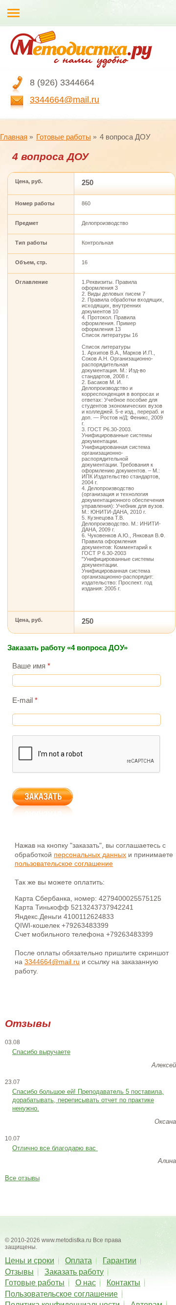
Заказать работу (74, 1272)
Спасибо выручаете (41, 1051)
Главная (13, 137)
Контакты (123, 1282)
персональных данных (90, 855)
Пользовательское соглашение (61, 1294)
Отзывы (19, 1272)
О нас (85, 1282)
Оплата (78, 1260)
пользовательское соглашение (64, 863)
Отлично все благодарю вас (55, 1148)
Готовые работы (63, 137)
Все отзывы (22, 1178)
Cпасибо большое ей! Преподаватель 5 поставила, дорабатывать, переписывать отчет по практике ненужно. (88, 1100)
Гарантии (119, 1260)
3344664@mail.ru (64, 100)
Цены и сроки (29, 1260)
